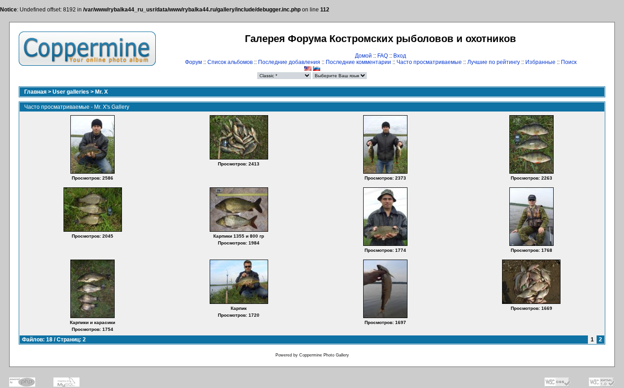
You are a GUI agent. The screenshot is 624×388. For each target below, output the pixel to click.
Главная (35, 92)
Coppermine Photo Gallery (324, 355)
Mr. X (101, 92)
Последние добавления (289, 62)
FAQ (382, 56)
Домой (363, 56)
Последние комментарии (358, 62)
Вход (399, 56)
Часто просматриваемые (429, 62)
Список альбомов (230, 62)
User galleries (71, 92)
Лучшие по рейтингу (493, 62)
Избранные (540, 62)
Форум (193, 62)
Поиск (568, 62)
